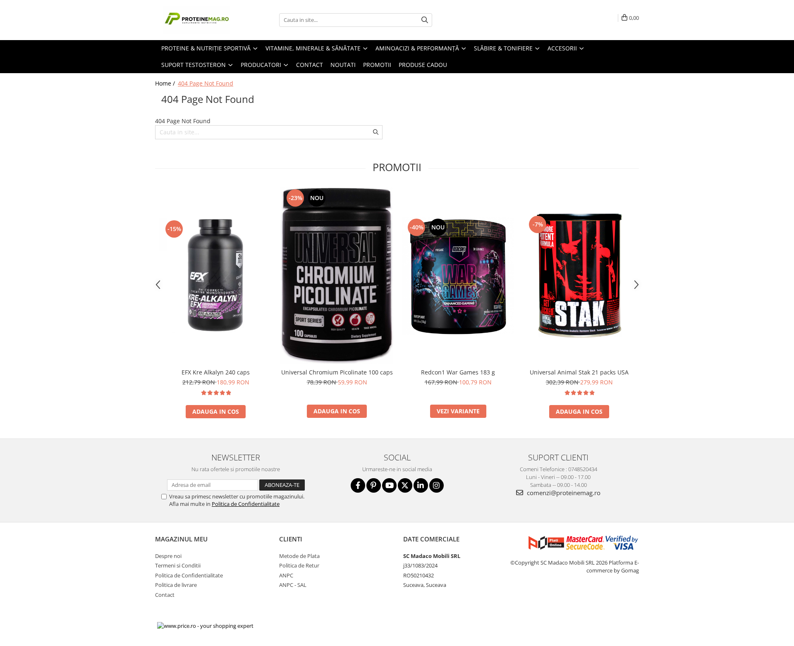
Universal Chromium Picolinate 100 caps (337, 372)
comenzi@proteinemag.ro (562, 493)
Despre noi (168, 556)
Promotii (377, 65)
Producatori (262, 65)
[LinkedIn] (421, 485)
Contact (309, 65)
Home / (166, 83)
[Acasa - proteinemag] (196, 20)
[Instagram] (436, 485)
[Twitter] (405, 485)
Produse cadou (423, 65)
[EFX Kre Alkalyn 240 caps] (215, 275)
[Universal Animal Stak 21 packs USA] (579, 276)
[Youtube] (389, 485)
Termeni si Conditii (178, 565)
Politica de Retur (299, 565)
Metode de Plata (299, 556)
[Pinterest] (373, 485)
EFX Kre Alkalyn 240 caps (216, 372)
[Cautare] (424, 20)
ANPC (286, 575)
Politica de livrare (176, 585)
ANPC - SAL (292, 585)
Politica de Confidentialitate (246, 504)
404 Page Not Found (205, 83)
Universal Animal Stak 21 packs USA (579, 372)
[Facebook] (358, 485)
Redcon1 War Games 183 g (458, 372)
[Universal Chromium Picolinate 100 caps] (336, 275)
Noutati (343, 65)
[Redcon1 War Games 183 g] (458, 276)
